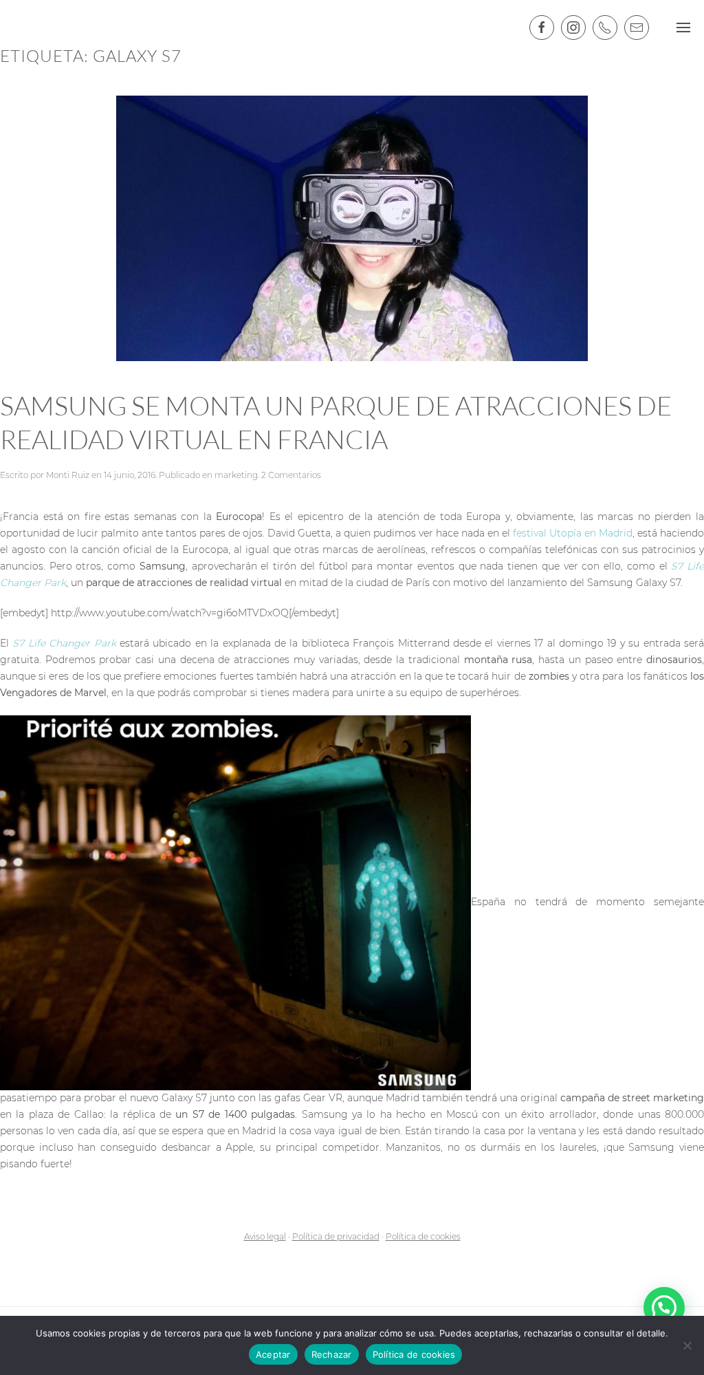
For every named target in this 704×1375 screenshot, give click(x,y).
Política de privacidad (336, 1236)
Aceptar (273, 1354)
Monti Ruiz (67, 475)
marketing (236, 475)
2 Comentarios (291, 475)
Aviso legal (265, 1236)
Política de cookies (423, 1236)
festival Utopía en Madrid (572, 533)
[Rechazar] (687, 1345)
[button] (664, 1307)
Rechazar (331, 1354)
